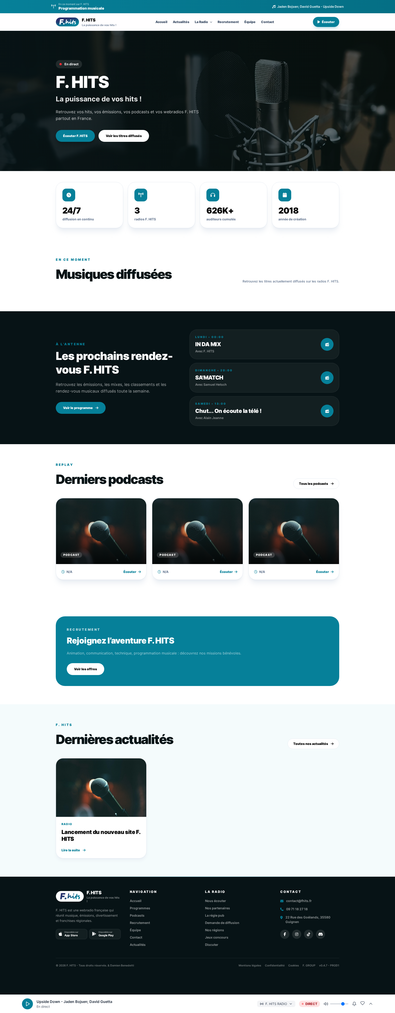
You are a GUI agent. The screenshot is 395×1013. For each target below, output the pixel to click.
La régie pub (214, 915)
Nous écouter (215, 901)
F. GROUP (309, 965)
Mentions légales (250, 965)
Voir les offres (85, 669)
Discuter (211, 945)
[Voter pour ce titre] (362, 1003)
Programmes (140, 908)
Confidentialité (275, 965)
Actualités (181, 22)
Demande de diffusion (222, 923)
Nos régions (214, 930)
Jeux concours (216, 937)
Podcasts (137, 915)
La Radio (201, 22)
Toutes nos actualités (310, 744)
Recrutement (228, 22)
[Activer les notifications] (354, 1004)
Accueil (161, 22)
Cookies (293, 965)
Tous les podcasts (313, 483)
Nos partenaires (217, 908)
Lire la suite (70, 850)
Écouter (328, 22)
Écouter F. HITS (75, 136)
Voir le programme (78, 408)
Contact (267, 22)
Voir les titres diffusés (124, 136)
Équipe (250, 22)
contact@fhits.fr (299, 901)
